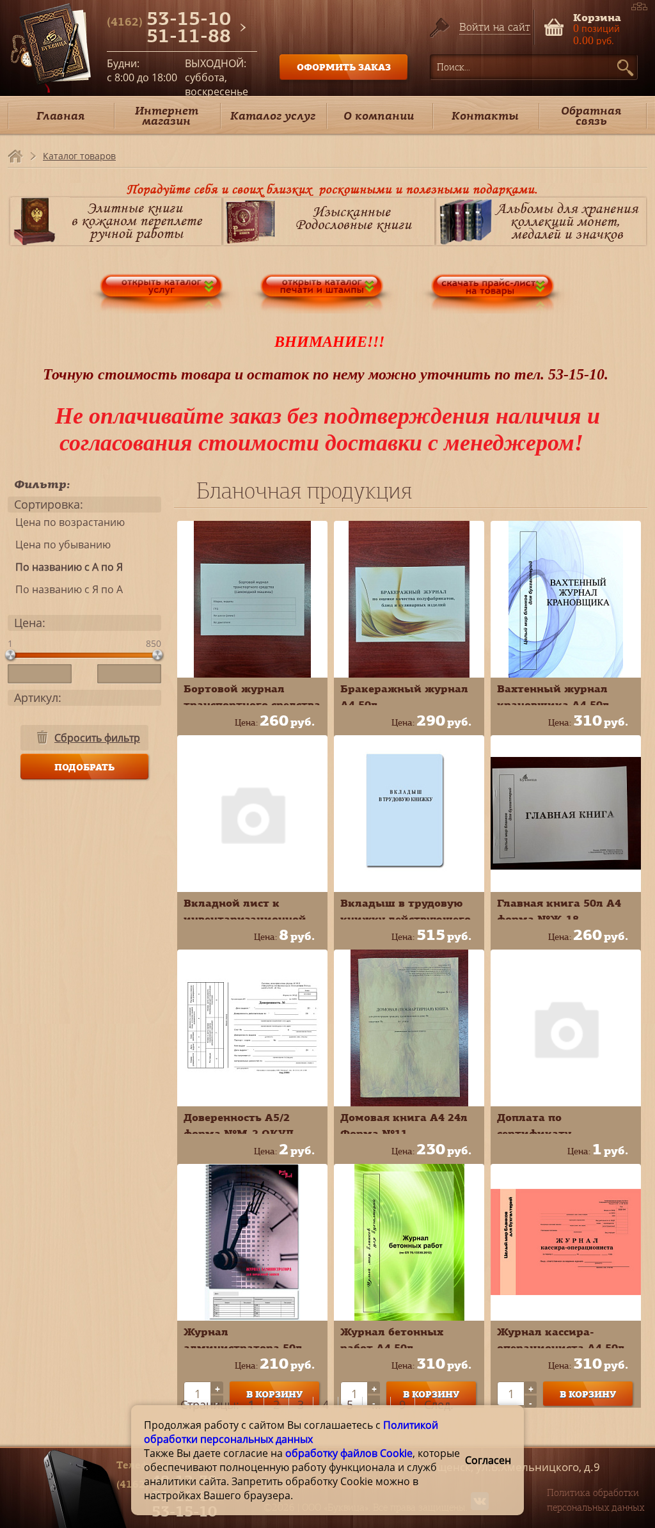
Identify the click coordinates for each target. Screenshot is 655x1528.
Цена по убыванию (59, 544)
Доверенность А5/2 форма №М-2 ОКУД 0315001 (239, 1133)
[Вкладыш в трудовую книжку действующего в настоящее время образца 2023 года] (409, 813)
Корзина (597, 16)
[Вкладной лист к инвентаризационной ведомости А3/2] (252, 813)
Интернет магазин (166, 115)
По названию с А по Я (65, 567)
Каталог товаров (79, 156)
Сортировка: (48, 504)
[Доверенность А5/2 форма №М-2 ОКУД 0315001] (252, 1028)
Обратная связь (591, 115)
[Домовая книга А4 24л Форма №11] (409, 1028)
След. (439, 1404)
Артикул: (37, 697)
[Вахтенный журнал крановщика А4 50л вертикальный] (566, 599)
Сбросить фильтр (97, 738)
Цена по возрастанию (66, 522)
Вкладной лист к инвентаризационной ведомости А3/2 (245, 919)
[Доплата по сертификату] (566, 1028)
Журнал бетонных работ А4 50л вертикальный (391, 1348)
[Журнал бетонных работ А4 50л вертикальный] (409, 1242)
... (376, 1404)
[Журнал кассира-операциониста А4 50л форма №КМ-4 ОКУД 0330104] (566, 1242)
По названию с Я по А (65, 589)
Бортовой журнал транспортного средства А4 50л (252, 704)
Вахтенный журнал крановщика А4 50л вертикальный (553, 704)
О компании (378, 115)
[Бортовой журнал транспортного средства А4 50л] (252, 599)
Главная (60, 115)
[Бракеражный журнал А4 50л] (409, 599)
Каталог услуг (272, 115)
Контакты (485, 115)
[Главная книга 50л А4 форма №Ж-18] (566, 813)
